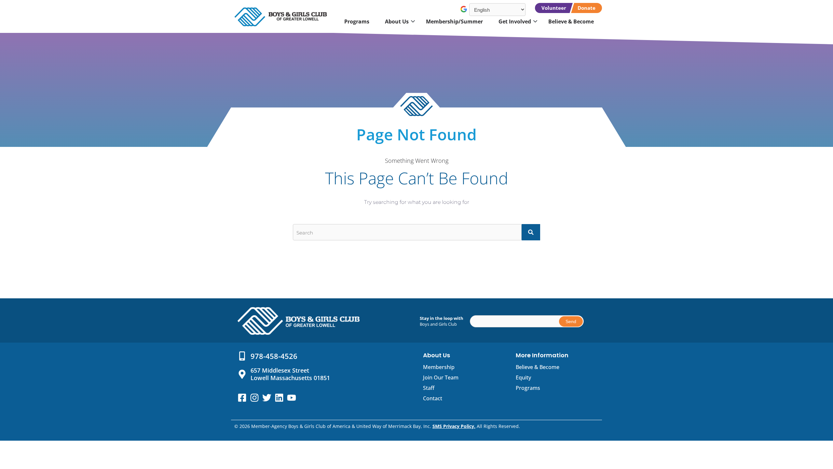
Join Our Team (440, 377)
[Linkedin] (279, 397)
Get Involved (514, 21)
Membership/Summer (454, 21)
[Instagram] (254, 397)
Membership (439, 367)
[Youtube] (291, 397)
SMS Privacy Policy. (453, 426)
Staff (428, 387)
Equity (523, 377)
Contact (432, 398)
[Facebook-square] (242, 397)
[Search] (531, 232)
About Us (397, 21)
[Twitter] (266, 397)
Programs (356, 21)
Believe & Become (571, 21)
